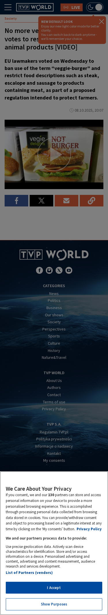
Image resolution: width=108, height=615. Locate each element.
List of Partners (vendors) (29, 572)
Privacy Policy (89, 529)
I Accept (54, 587)
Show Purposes (54, 604)
